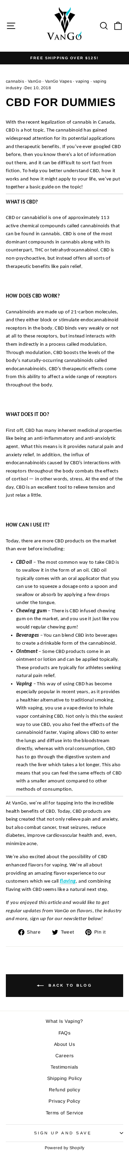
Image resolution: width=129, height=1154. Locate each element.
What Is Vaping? (64, 1021)
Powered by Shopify (65, 1147)
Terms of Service (65, 1112)
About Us (64, 1044)
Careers (64, 1055)
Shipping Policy (64, 1078)
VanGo (34, 81)
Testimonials (64, 1067)
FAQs (64, 1033)
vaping (82, 81)
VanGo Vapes (58, 81)
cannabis (15, 81)
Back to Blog (69, 985)
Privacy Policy (64, 1101)
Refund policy (64, 1089)
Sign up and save (63, 1133)
